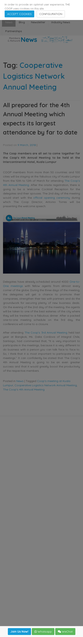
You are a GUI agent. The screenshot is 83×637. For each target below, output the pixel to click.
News (8, 22)
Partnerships (13, 31)
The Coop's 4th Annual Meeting (24, 389)
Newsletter (38, 22)
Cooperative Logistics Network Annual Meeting (46, 385)
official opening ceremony (51, 197)
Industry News (60, 22)
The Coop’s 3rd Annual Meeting (46, 332)
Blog (22, 22)
